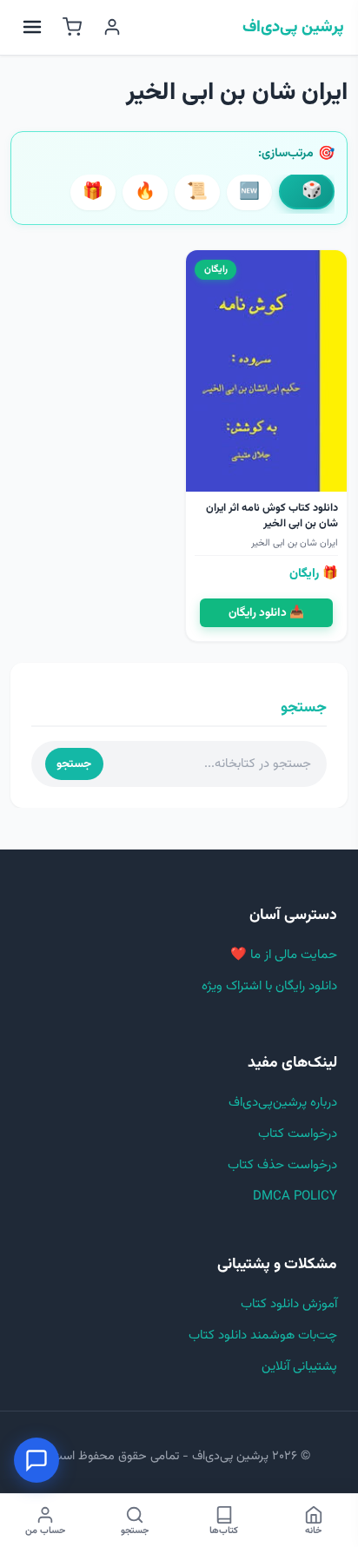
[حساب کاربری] (112, 27)
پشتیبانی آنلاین (299, 1367)
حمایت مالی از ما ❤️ (283, 955)
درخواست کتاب (297, 1134)
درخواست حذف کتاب (282, 1165)
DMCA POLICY (295, 1197)
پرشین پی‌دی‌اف (293, 28)
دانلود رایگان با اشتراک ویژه (269, 986)
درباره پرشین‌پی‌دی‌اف (283, 1103)
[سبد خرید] (72, 27)
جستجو (73, 764)
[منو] (32, 27)
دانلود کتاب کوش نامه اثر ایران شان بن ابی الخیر (272, 515)
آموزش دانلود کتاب (289, 1304)
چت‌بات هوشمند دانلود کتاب (263, 1335)
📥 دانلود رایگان (266, 613)
